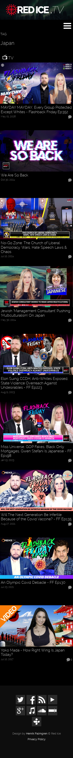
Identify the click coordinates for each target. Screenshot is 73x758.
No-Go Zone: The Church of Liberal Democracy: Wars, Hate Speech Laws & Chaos (34, 247)
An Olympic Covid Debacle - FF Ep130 (33, 582)
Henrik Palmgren (36, 733)
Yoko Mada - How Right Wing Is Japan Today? (33, 652)
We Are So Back (14, 175)
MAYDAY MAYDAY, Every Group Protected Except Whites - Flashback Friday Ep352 (36, 109)
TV (10, 57)
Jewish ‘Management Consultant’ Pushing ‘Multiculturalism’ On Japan (35, 313)
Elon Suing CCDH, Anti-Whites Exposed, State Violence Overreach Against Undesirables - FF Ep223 (34, 383)
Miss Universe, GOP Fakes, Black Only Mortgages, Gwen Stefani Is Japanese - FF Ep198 (36, 451)
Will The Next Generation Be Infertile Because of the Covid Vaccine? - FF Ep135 (36, 517)
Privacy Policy (37, 739)
